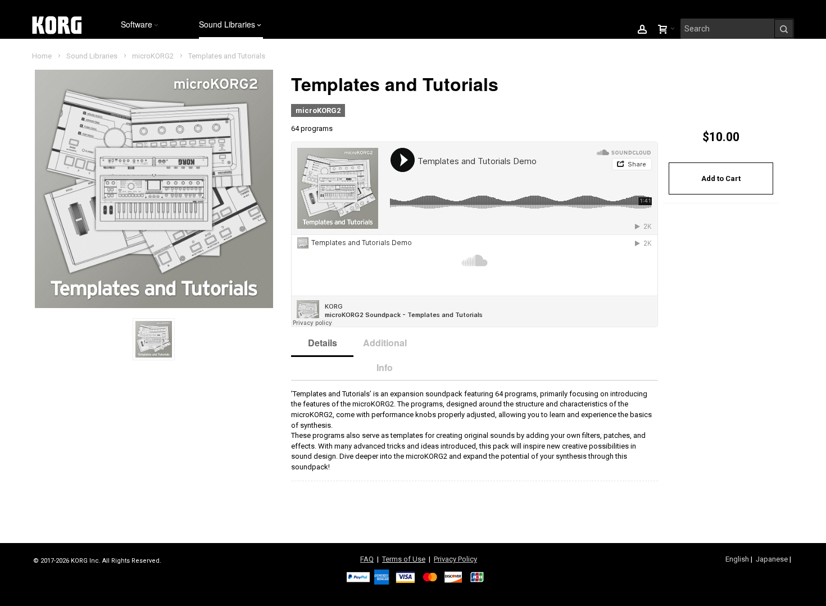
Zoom (153, 188)
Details (322, 342)
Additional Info (385, 355)
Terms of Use (403, 559)
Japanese (772, 559)
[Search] (783, 28)
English (737, 559)
